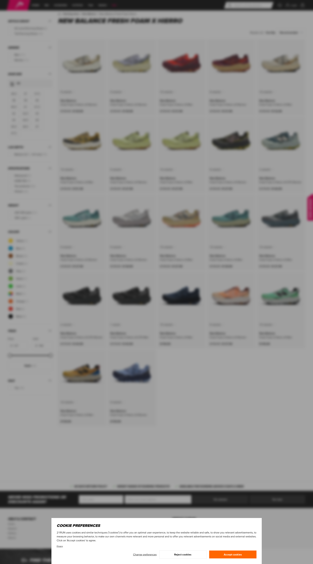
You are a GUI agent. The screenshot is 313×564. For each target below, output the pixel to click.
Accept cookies (233, 554)
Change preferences (145, 554)
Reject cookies (182, 554)
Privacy (60, 546)
